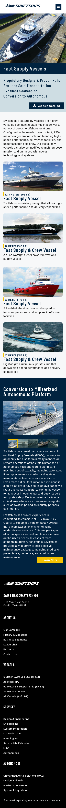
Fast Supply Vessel (22, 198)
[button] (58, 7)
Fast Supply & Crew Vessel (29, 250)
